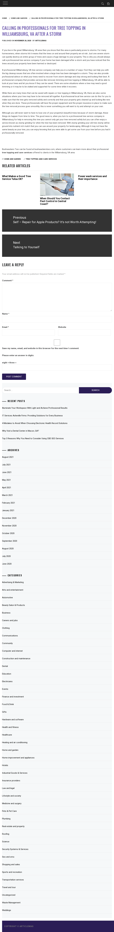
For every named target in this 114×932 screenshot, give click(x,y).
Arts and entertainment (12, 590)
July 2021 (6, 464)
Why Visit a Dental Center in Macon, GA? (20, 431)
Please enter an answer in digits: (18, 355)
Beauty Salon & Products (13, 605)
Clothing (6, 628)
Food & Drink (8, 704)
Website (62, 327)
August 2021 (8, 457)
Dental (5, 666)
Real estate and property (13, 826)
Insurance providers (11, 780)
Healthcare (7, 735)
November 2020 (9, 525)
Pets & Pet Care (9, 811)
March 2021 (7, 495)
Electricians (7, 681)
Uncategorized (8, 895)
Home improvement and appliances (18, 757)
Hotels (5, 765)
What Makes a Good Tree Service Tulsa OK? (16, 177)
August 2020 (8, 548)
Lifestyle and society (11, 796)
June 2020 (7, 564)
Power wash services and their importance (92, 177)
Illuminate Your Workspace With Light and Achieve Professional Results (34, 408)
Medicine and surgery (11, 803)
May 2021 (6, 480)
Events (5, 689)
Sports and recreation (12, 872)
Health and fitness (10, 727)
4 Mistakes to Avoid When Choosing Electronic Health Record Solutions (34, 423)
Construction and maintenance (16, 658)
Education (6, 674)
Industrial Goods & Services (14, 773)
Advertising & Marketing (13, 582)
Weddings (6, 910)
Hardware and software (13, 719)
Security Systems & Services (15, 849)
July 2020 (6, 556)
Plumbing (6, 818)
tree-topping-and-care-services (41, 159)
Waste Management (11, 902)
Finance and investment (13, 696)
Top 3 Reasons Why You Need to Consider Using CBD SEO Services (33, 438)
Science (5, 841)
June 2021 (7, 472)
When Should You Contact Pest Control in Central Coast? (55, 201)
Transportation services (13, 879)
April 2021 (6, 487)
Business (6, 613)
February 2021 (8, 503)
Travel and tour (9, 887)
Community (7, 643)
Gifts (4, 712)
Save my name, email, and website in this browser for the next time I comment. (40, 348)
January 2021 (8, 510)
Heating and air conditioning (14, 742)
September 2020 (9, 541)
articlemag (40, 41)
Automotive (7, 597)
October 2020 (8, 533)
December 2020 (9, 518)
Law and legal (8, 788)
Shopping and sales (11, 864)
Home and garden (12, 159)
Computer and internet (12, 651)
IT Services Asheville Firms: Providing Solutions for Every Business (32, 415)
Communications (10, 635)
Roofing (5, 834)
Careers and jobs (10, 620)
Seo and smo (8, 857)
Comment (7, 280)
